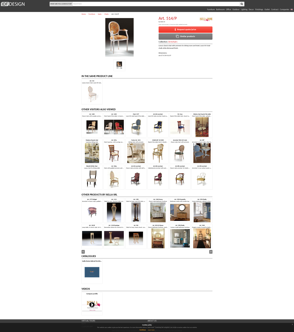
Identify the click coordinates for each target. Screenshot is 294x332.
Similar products (187, 36)
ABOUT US (152, 321)
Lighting (244, 10)
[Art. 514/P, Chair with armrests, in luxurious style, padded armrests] (119, 65)
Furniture (211, 10)
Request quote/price (186, 30)
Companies (284, 10)
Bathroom (220, 10)
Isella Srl (162, 22)
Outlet (267, 10)
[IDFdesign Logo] (24, 4)
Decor (251, 10)
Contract (274, 10)
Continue (143, 330)
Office (228, 10)
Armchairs (172, 42)
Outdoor (236, 10)
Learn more (151, 330)
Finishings (259, 10)
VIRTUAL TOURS (88, 321)
